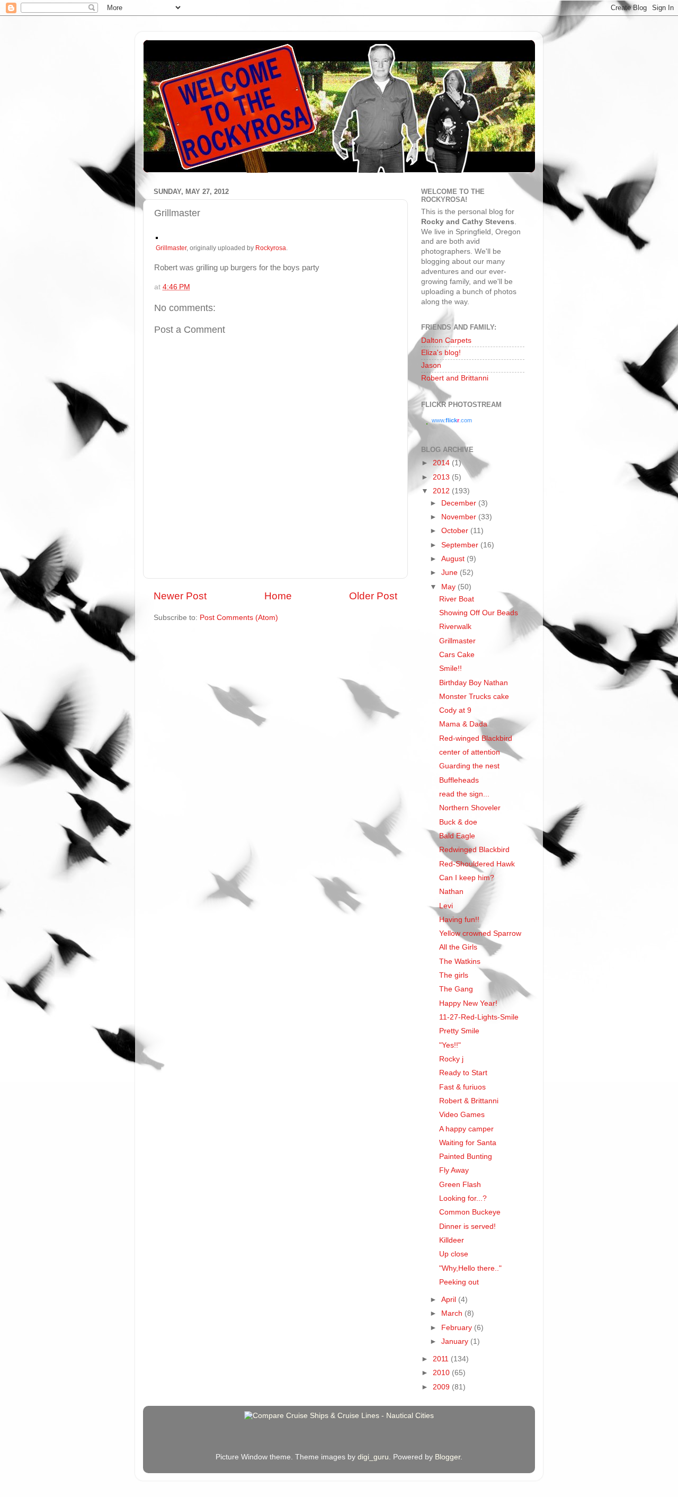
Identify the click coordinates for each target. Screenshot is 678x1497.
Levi (446, 906)
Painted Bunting (465, 1157)
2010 (442, 1373)
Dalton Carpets (446, 340)
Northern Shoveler (470, 808)
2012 (442, 491)
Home (278, 595)
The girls (453, 975)
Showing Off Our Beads (478, 613)
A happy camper (466, 1129)
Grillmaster (171, 248)
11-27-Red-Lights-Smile (479, 1017)
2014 (442, 463)
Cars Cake (457, 655)
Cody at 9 (455, 710)
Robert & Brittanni (468, 1101)
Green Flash (460, 1185)
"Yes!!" (450, 1045)
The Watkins (459, 961)
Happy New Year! (468, 1003)
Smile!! (450, 668)
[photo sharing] (157, 236)
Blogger (447, 1457)
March (453, 1313)
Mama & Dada (463, 724)
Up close (453, 1254)
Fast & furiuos (462, 1087)
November (459, 517)
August (454, 559)
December (459, 503)
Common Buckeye (470, 1212)
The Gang (456, 989)
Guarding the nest (469, 766)
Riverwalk (455, 627)
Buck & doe (458, 822)
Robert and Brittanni (454, 378)
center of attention (469, 752)
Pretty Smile (459, 1031)
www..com (452, 420)
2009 (442, 1387)
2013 (442, 477)
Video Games (462, 1115)
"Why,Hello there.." (470, 1268)
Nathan (451, 892)
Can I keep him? (466, 878)
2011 (442, 1359)
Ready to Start (463, 1073)
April (449, 1300)
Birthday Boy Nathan (473, 683)
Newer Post (180, 595)
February (457, 1328)
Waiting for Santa (467, 1143)
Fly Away (454, 1170)
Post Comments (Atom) (239, 618)
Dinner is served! (467, 1226)
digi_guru (373, 1457)
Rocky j (451, 1059)
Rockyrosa (270, 248)
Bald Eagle (457, 836)
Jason (431, 365)
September (460, 545)
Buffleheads (459, 780)
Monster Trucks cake (474, 697)
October (455, 531)
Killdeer (451, 1240)
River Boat (456, 599)
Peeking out (459, 1282)
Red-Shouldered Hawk (477, 864)
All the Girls (458, 947)
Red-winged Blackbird (475, 738)
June (450, 573)
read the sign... (464, 794)
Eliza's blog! (441, 353)
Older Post (373, 595)
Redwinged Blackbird (474, 850)
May (449, 587)
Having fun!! (459, 920)
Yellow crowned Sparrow (480, 933)
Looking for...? (463, 1198)
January (455, 1341)
